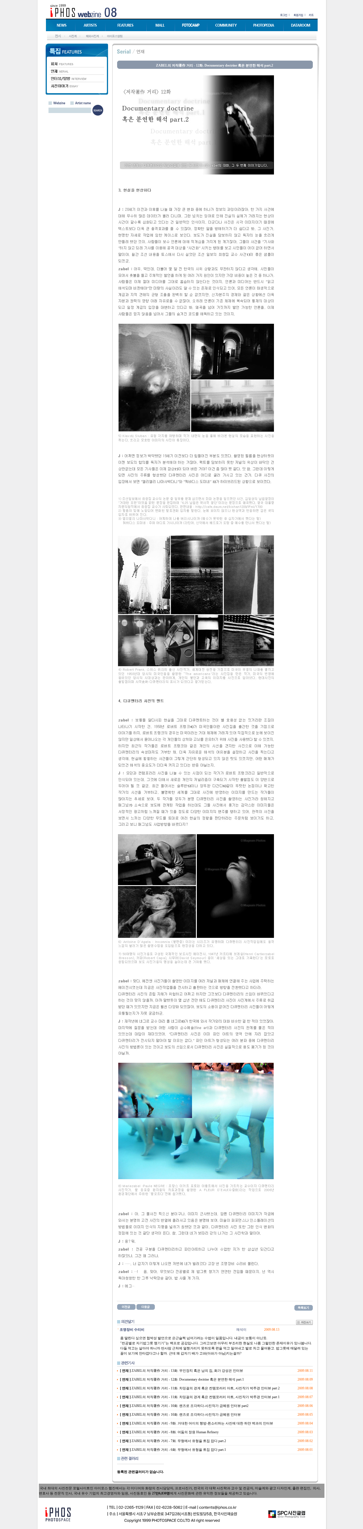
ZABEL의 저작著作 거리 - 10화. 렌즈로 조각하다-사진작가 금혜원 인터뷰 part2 (184, 1406)
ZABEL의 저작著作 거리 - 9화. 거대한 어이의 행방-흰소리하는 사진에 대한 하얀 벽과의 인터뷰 (196, 1423)
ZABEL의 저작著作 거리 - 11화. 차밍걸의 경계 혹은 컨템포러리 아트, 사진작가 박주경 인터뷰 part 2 (200, 1388)
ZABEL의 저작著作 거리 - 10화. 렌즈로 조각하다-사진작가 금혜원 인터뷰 (180, 1415)
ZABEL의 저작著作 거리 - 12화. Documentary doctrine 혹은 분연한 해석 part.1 (182, 1379)
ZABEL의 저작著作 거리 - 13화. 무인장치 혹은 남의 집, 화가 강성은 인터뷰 (181, 1371)
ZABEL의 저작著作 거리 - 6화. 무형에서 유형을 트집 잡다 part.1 (173, 1450)
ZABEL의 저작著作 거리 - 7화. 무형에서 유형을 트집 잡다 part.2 (173, 1441)
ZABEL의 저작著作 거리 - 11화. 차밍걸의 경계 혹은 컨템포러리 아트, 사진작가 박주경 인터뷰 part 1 (200, 1397)
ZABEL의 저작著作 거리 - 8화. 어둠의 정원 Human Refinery (169, 1432)
